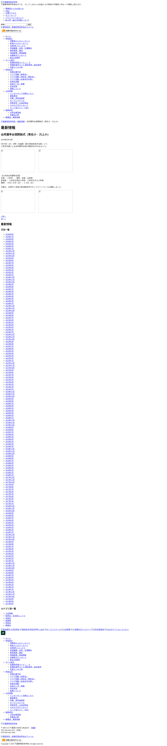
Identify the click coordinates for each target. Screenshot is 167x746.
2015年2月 (9, 558)
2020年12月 (10, 392)
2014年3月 (9, 585)
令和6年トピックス (17, 46)
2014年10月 (10, 568)
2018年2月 (9, 473)
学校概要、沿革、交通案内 (21, 48)
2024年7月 (9, 289)
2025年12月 (10, 251)
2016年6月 (9, 520)
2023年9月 (9, 313)
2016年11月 (10, 508)
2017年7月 (9, 489)
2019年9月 (9, 427)
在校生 (8, 618)
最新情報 (21, 121)
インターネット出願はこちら (22, 93)
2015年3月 (9, 556)
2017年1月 (9, 504)
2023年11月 (10, 308)
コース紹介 (10, 60)
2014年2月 (9, 587)
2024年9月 (9, 284)
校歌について (15, 89)
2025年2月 (9, 272)
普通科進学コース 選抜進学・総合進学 (25, 65)
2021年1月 (9, 389)
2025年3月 (9, 270)
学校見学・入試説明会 (19, 103)
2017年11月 (10, 480)
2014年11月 (10, 566)
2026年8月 (9, 234)
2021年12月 (10, 363)
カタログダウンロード (19, 105)
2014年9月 (9, 570)
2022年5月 (9, 351)
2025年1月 (9, 275)
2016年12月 (10, 506)
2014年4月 (9, 582)
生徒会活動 (14, 82)
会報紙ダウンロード (18, 55)
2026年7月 (9, 237)
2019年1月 (9, 446)
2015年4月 (9, 554)
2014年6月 (9, 577)
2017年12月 (10, 477)
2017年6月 (9, 492)
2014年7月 (9, 575)
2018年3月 (9, 470)
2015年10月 (10, 539)
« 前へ (3, 216)
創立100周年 (15, 58)
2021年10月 (10, 368)
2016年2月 (9, 530)
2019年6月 (9, 434)
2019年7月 (9, 432)
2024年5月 (9, 294)
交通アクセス (10, 13)
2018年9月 (9, 456)
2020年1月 (9, 418)
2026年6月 (9, 239)
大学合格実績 (15, 112)
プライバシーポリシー (14, 18)
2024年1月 (9, 303)
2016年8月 (9, 516)
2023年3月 (9, 327)
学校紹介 (9, 39)
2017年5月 (9, 494)
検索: (3, 24)
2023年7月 (9, 318)
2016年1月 (9, 532)
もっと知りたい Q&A (19, 108)
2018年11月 (10, 451)
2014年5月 (9, 580)
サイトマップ (10, 15)
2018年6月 (9, 463)
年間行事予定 (15, 72)
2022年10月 (10, 339)
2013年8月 (9, 601)
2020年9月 (9, 399)
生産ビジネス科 (16, 67)
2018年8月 (9, 458)
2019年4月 (9, 439)
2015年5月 (9, 551)
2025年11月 (10, 253)
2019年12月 (10, 420)
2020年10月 (10, 396)
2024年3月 (9, 299)
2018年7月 (9, 461)
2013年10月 (10, 597)
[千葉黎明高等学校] (9, 2)
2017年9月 (9, 485)
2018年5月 (9, 465)
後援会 (8, 625)
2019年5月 (9, 437)
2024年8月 (9, 287)
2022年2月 (9, 358)
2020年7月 (9, 403)
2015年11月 (10, 537)
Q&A (7, 11)
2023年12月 (10, 306)
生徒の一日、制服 (17, 84)
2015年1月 (9, 561)
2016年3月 (9, 527)
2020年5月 (9, 408)
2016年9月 (9, 513)
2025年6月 (9, 265)
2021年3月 (9, 384)
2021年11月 (10, 365)
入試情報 (9, 91)
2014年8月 (9, 573)
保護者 (8, 620)
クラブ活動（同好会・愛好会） (22, 77)
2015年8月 (9, 544)
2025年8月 (9, 260)
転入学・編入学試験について (17, 20)
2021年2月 (9, 387)
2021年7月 (9, 375)
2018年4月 (9, 468)
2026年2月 (9, 246)
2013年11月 (10, 594)
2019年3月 (9, 442)
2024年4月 (9, 296)
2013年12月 (10, 592)
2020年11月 (10, 394)
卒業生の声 (14, 115)
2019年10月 (10, 425)
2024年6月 (9, 291)
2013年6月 (9, 604)
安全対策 (13, 86)
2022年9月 (9, 342)
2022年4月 (9, 353)
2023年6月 (9, 320)
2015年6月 (9, 549)
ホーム (8, 36)
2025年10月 (10, 256)
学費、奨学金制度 (17, 98)
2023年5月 (9, 322)
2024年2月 (9, 301)
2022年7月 (9, 346)
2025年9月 (9, 258)
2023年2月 (9, 330)
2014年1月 (9, 589)
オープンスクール (17, 101)
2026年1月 (9, 249)
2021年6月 (9, 377)
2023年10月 (10, 311)
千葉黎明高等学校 (8, 121)
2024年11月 (10, 280)
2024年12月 (10, 277)
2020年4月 (9, 411)
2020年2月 (9, 415)
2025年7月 (9, 263)
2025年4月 (9, 268)
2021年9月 (9, 370)
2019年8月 (9, 430)
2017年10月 (10, 482)
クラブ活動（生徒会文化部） (22, 79)
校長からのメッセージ (19, 43)
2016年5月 (9, 523)
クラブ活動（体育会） (19, 74)
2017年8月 (9, 487)
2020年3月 (9, 413)
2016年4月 (9, 525)
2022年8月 (9, 344)
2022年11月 (10, 337)
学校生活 (9, 70)
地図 (33, 728)
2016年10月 (10, 511)
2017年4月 (9, 496)
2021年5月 (9, 380)
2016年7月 (9, 518)
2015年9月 (9, 542)
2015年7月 (9, 546)
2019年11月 (10, 423)
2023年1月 (9, 332)
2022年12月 (10, 334)
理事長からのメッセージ (20, 41)
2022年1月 (9, 361)
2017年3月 (9, 499)
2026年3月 (9, 244)
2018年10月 (10, 454)
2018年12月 (10, 449)
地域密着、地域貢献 (18, 53)
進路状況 (9, 110)
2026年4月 (9, 241)
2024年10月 (10, 282)
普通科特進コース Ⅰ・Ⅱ (20, 62)
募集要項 (13, 96)
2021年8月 (9, 373)
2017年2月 (9, 501)
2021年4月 (9, 382)
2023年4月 (9, 325)
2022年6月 (9, 349)
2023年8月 (9, 315)
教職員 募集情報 (12, 117)
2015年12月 (10, 535)
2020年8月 (9, 401)
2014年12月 (10, 563)
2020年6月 (9, 406)
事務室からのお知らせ (14, 9)
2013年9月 (9, 599)
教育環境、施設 (16, 51)
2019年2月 (9, 444)
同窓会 (8, 623)
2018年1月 (9, 475)
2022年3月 (9, 356)
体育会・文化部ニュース (15, 616)
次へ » (3, 219)
